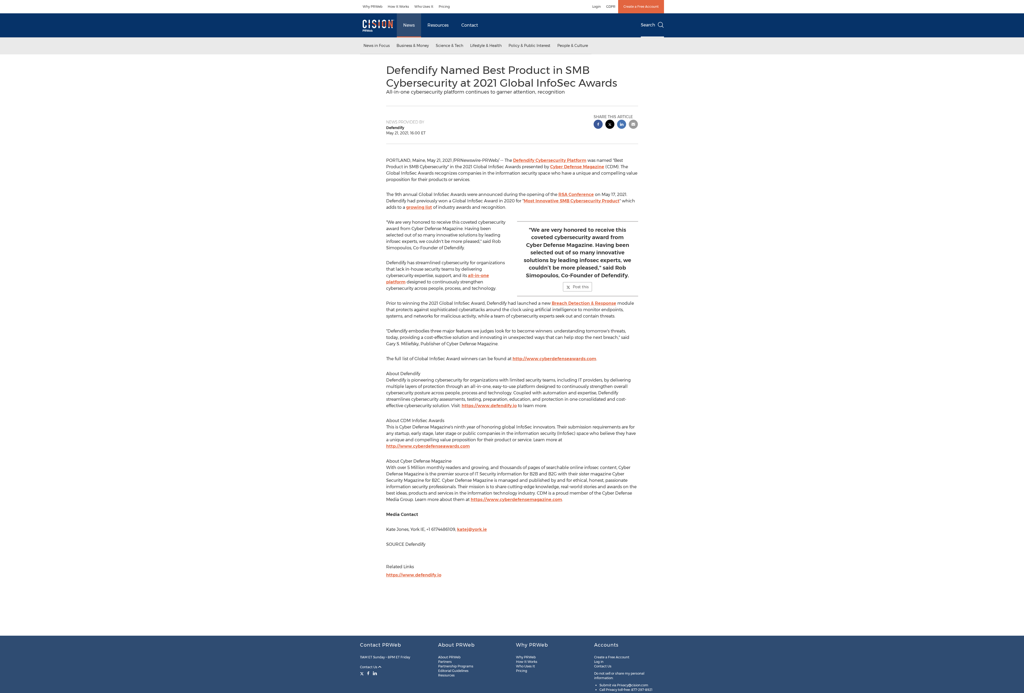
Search (648, 24)
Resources (438, 25)
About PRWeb (449, 657)
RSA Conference (576, 194)
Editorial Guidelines (453, 671)
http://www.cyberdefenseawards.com (554, 358)
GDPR (610, 7)
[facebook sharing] (598, 125)
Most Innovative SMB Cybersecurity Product (571, 200)
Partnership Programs (455, 666)
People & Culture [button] (572, 45)
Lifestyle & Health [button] (486, 45)
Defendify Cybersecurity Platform (549, 160)
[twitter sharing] (609, 125)
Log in (598, 662)
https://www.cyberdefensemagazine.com (516, 499)
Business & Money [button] (413, 45)
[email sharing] (633, 125)
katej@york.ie (472, 529)
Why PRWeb (372, 7)
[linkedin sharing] (621, 125)
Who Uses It (423, 7)
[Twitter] (362, 673)
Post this (581, 287)
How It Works (398, 7)
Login (596, 7)
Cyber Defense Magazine (577, 166)
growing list (419, 207)
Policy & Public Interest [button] (529, 45)
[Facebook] (368, 673)
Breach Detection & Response (584, 303)
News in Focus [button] (376, 45)
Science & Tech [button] (449, 45)
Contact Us (369, 667)
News (409, 25)
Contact (469, 25)
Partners (445, 662)
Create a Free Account (641, 7)
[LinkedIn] (374, 673)
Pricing (444, 7)
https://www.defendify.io (489, 405)
